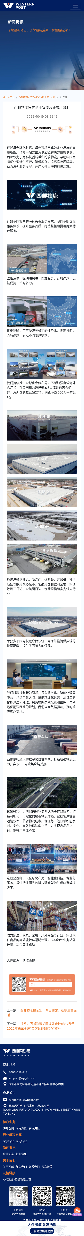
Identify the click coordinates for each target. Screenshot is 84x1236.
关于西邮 (8, 1166)
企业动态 (8, 97)
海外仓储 (8, 1128)
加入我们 (21, 1166)
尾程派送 (21, 1128)
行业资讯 (21, 1154)
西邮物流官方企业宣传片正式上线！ (38, 97)
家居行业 (8, 1141)
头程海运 (34, 1128)
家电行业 (21, 1141)
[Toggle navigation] (75, 6)
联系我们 (34, 1166)
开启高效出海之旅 (42, 1231)
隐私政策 (47, 1166)
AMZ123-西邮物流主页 (17, 1179)
